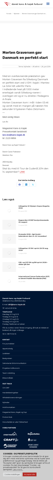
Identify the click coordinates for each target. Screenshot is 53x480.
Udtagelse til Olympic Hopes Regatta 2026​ (33, 207)
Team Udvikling (8, 373)
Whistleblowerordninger (12, 397)
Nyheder (27, 66)
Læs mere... (18, 469)
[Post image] (9, 211)
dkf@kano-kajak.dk (16, 304)
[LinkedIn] (26, 184)
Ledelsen (6, 353)
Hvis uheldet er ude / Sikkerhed (15, 422)
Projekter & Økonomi (11, 368)
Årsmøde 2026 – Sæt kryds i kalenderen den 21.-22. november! (32, 235)
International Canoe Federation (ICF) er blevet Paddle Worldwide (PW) (33, 277)
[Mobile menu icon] (48, 3)
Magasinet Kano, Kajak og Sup (14, 412)
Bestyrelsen (7, 358)
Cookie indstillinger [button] (12, 474)
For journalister (8, 344)
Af (36, 66)
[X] (33, 184)
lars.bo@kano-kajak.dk (13, 135)
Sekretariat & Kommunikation (14, 363)
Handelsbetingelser (10, 393)
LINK (22, 172)
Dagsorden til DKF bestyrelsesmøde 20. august (33, 221)
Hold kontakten (8, 407)
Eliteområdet (7, 378)
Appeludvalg (7, 349)
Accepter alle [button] (29, 474)
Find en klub (7, 417)
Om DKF (5, 388)
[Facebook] (20, 184)
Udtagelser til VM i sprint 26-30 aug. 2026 (33, 249)
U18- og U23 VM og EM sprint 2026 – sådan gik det (33, 263)
